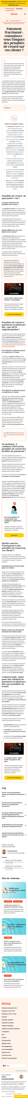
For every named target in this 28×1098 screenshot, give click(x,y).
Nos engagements (7, 1046)
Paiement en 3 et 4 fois (8, 1011)
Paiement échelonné (7, 1025)
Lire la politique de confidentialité (8, 1091)
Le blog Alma (5, 1031)
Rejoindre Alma (6, 1043)
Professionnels (9, 8)
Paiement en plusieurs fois (9, 1008)
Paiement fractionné (8, 1022)
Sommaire (7, 108)
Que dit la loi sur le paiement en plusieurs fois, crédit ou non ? (14, 434)
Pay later (4, 1017)
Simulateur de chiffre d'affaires (11, 1028)
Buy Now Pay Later (15, 20)
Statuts (4, 1037)
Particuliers (19, 8)
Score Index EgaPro (7, 1049)
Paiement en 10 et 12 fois (9, 1014)
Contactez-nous (6, 1055)
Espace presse (6, 1052)
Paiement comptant (7, 1020)
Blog (7, 20)
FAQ (3, 1034)
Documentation (6, 1040)
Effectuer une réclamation (9, 1058)
